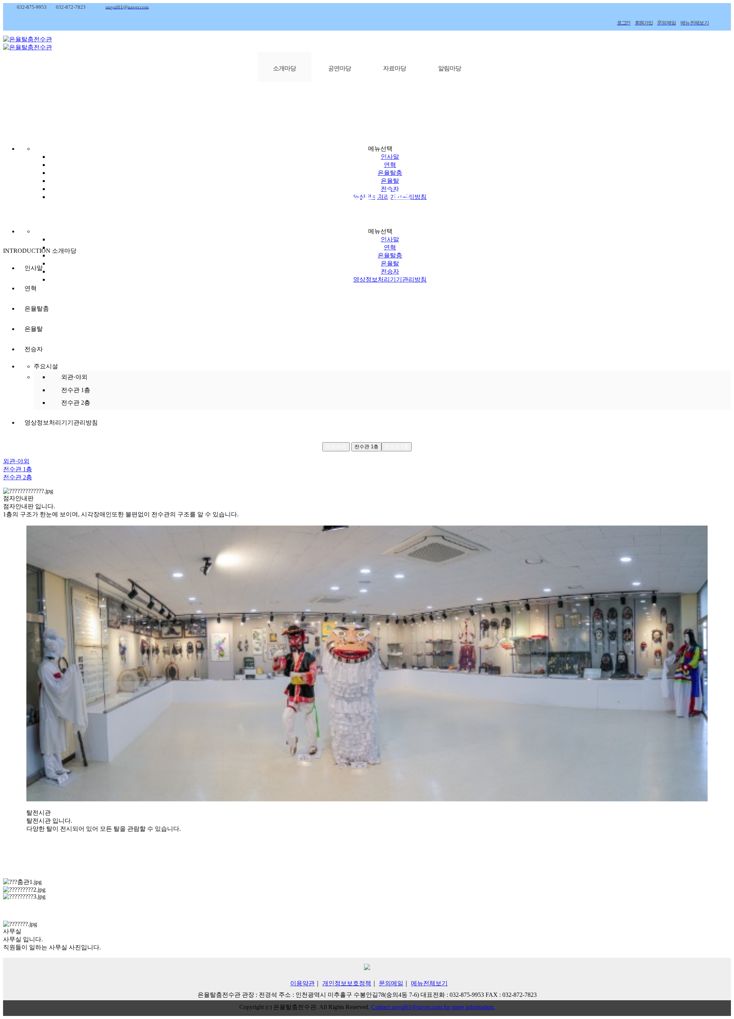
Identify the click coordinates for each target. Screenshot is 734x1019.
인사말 (390, 156)
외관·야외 (74, 377)
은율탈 (390, 180)
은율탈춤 (390, 172)
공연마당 (339, 68)
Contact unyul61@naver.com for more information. (433, 1007)
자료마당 (394, 68)
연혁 (390, 164)
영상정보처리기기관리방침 (390, 279)
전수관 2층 (75, 402)
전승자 (390, 271)
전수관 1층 (75, 390)
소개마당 (284, 68)
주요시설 (46, 366)
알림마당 (449, 68)
